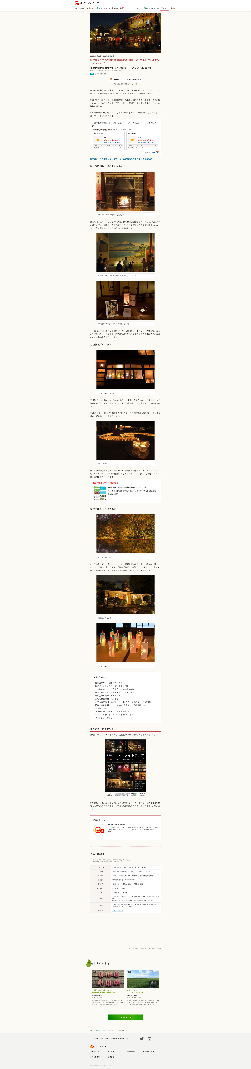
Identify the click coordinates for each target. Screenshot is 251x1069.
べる (91, 8)
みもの (147, 8)
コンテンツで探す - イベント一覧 (104, 1030)
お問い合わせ (95, 1051)
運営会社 (111, 1057)
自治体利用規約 (148, 1051)
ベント (165, 8)
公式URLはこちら (117, 911)
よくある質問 (95, 1057)
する (107, 8)
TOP (91, 1030)
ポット (156, 8)
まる (116, 8)
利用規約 (111, 1051)
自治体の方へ (130, 1051)
